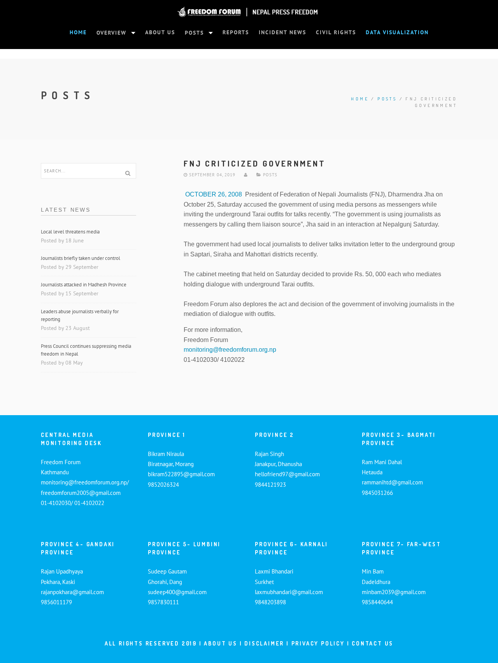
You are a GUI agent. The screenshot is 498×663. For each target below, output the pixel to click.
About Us (220, 643)
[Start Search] (127, 173)
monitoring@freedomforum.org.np (230, 349)
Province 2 (274, 434)
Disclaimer (265, 643)
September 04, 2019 (211, 174)
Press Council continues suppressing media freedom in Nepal (86, 350)
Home (360, 99)
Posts (387, 99)
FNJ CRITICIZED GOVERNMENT (255, 163)
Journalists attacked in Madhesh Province (83, 284)
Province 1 (167, 434)
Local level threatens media (70, 231)
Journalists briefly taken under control (81, 258)
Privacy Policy (318, 643)
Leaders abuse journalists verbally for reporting (80, 315)
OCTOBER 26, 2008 (213, 194)
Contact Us (372, 643)
